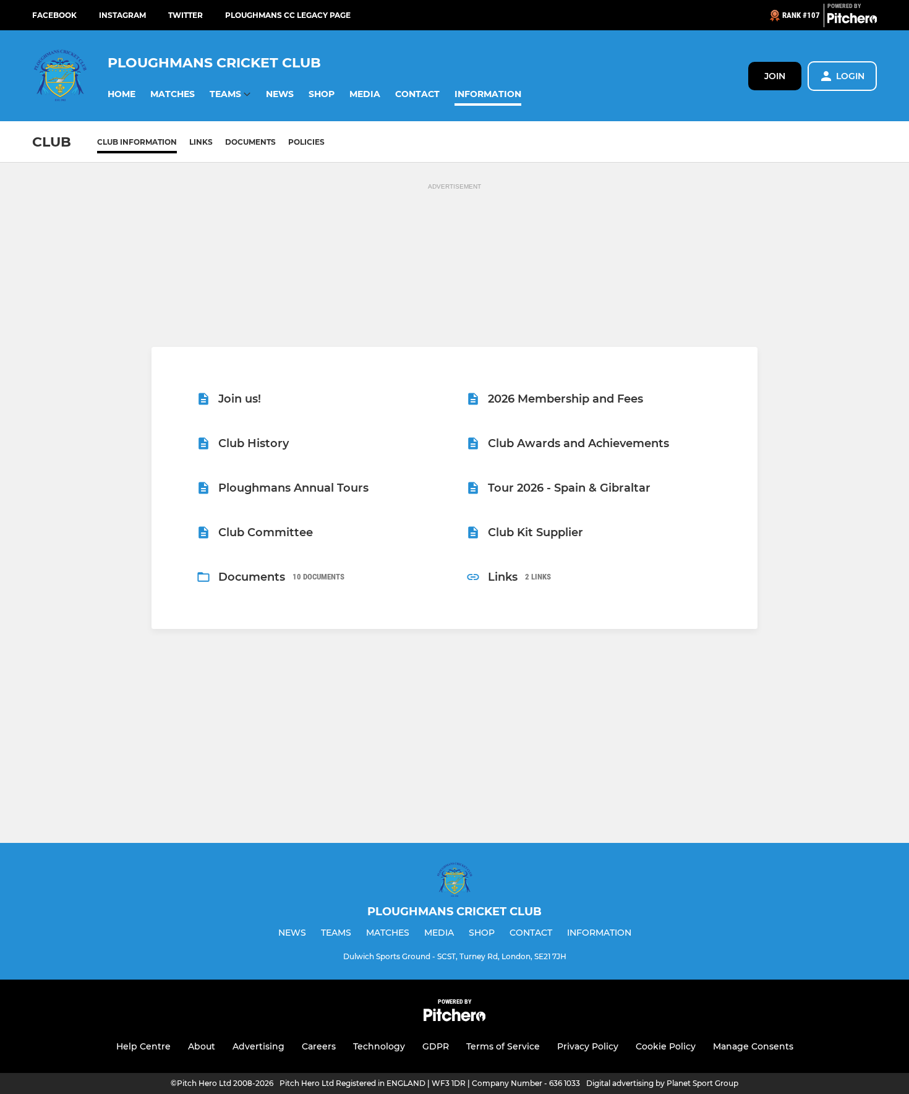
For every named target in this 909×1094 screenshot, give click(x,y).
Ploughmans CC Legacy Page (288, 15)
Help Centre (143, 1046)
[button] (121, 94)
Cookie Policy (666, 1046)
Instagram (122, 15)
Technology (379, 1046)
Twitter (185, 15)
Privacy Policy (587, 1046)
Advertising (258, 1046)
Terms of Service (503, 1046)
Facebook (54, 15)
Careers (319, 1046)
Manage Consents (753, 1046)
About (201, 1046)
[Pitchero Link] (852, 20)
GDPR (435, 1046)
